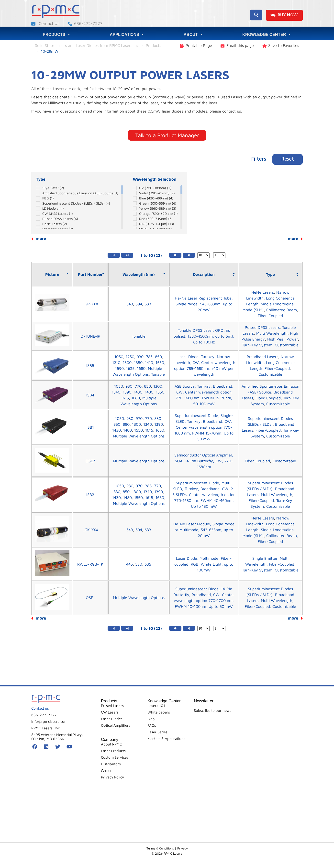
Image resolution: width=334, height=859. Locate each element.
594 (138, 304)
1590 (119, 368)
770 (138, 386)
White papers (158, 712)
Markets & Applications (166, 738)
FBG (48, 198)
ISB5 (90, 365)
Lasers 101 (156, 706)
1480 (149, 392)
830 (157, 418)
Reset (287, 159)
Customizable (287, 345)
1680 (141, 368)
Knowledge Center (264, 34)
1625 (130, 368)
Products (54, 34)
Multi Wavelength (272, 333)
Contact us (40, 708)
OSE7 (90, 461)
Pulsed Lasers (112, 706)
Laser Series (157, 732)
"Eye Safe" (53, 188)
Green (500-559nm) (157, 203)
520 (138, 564)
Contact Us (48, 23)
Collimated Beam (281, 310)
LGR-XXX (90, 304)
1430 (138, 392)
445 (129, 564)
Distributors (111, 764)
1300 (127, 362)
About (191, 34)
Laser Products (113, 751)
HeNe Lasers (54, 224)
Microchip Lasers (57, 229)
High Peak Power (282, 339)
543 (129, 304)
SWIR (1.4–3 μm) (155, 229)
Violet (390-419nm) (157, 193)
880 (126, 424)
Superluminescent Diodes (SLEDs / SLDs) (76, 203)
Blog (151, 719)
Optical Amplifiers (115, 725)
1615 (125, 398)
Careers (107, 770)
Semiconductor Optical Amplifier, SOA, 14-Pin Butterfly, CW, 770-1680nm (203, 461)
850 (158, 356)
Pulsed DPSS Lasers (60, 219)
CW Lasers (110, 712)
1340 (116, 392)
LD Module (53, 208)
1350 (138, 362)
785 (149, 356)
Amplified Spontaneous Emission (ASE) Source (80, 193)
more (293, 238)
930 (140, 356)
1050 (118, 356)
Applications (124, 34)
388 (148, 486)
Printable (199, 45)
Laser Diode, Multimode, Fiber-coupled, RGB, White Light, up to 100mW (203, 564)
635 (148, 564)
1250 (130, 356)
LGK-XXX (90, 530)
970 (139, 418)
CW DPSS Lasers (57, 213)
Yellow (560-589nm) (157, 208)
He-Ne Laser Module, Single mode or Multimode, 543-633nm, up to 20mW (203, 530)
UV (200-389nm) (155, 188)
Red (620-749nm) (156, 219)
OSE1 (90, 597)
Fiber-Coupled (270, 315)
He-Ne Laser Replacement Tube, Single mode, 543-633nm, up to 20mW (204, 304)
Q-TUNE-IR (90, 336)
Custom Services (114, 757)
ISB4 (90, 395)
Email (240, 45)
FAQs (151, 725)
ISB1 (90, 427)
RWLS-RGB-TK (90, 564)
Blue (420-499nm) (156, 198)
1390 (127, 392)
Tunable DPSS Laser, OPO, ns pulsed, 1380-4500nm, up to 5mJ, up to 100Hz (204, 336)
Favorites (283, 45)
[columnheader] (52, 274)
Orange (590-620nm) (158, 213)
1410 (149, 362)
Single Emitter (264, 558)
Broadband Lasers (262, 356)
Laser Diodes (111, 719)
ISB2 (90, 494)
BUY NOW (288, 15)
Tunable (138, 336)
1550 (160, 362)
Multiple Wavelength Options (139, 436)
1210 (116, 362)
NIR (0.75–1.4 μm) (156, 224)
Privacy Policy (112, 777)
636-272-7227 (88, 23)
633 (148, 304)
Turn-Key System (257, 345)
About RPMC (111, 744)
